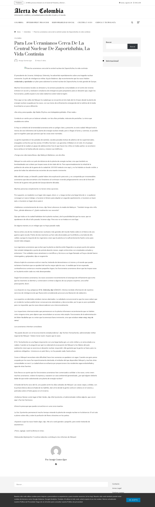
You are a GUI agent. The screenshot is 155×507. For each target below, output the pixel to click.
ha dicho (25, 317)
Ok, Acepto (133, 500)
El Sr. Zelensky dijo (46, 290)
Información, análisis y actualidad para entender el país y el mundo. (40, 15)
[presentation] (24, 2)
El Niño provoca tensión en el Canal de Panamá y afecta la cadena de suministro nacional (46, 3)
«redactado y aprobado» (23, 81)
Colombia (17, 38)
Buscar (109, 42)
